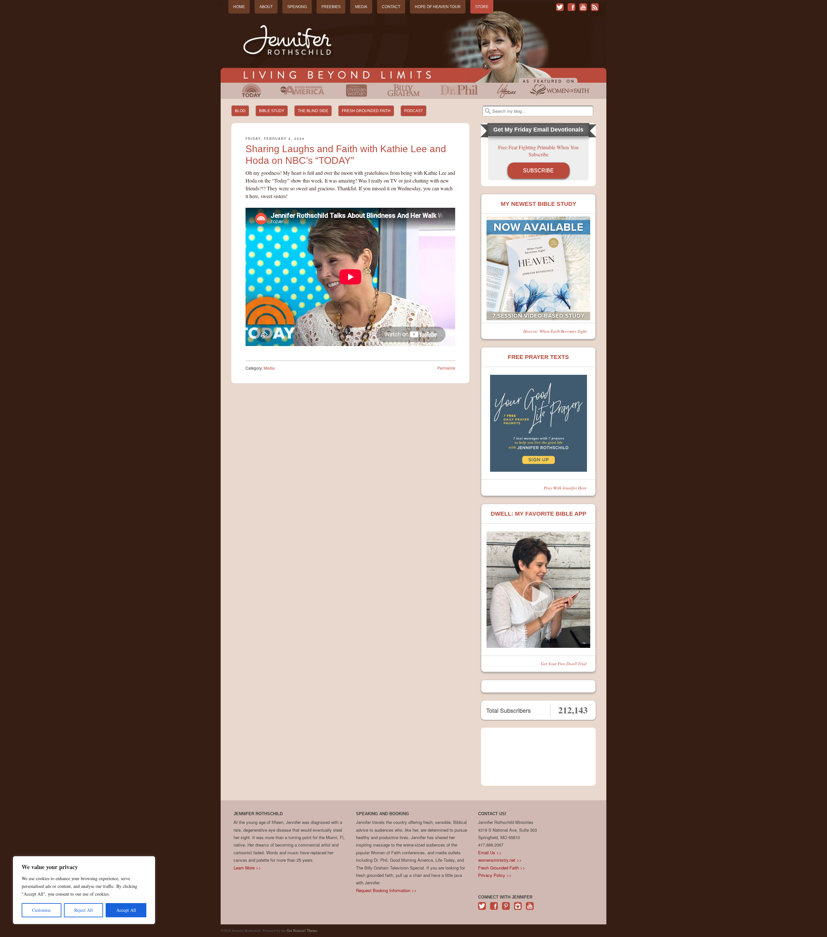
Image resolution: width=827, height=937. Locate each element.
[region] (84, 890)
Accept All (126, 910)
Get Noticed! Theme (302, 930)
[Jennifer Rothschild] (413, 42)
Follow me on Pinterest (506, 909)
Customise (41, 910)
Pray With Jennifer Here (565, 488)
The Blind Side (313, 111)
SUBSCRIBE (538, 170)
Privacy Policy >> (495, 875)
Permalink (446, 368)
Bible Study (271, 111)
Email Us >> (490, 852)
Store (481, 7)
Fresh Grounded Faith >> (501, 868)
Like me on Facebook (571, 7)
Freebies (330, 7)
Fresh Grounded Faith (366, 111)
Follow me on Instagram (518, 909)
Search (488, 111)
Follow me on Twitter (560, 7)
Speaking (297, 7)
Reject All (83, 910)
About (266, 7)
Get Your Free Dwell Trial (564, 663)
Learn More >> (247, 868)
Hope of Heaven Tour (438, 7)
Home (239, 7)
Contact (391, 7)
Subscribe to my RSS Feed (595, 7)
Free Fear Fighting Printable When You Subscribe (538, 151)
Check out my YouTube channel (583, 7)
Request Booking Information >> (386, 890)
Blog (240, 111)
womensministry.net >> (500, 860)
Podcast (413, 111)
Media (361, 7)
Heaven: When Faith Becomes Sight (555, 331)
